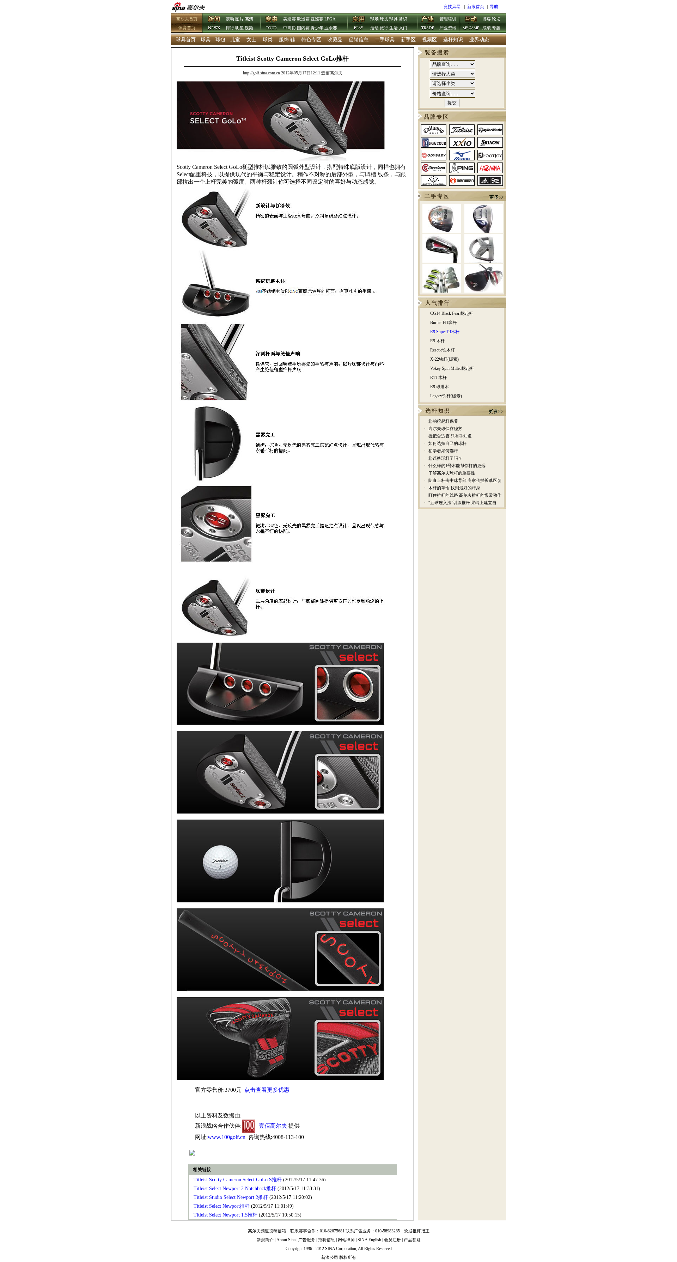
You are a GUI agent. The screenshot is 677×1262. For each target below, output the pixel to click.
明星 (239, 27)
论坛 (496, 19)
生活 (393, 27)
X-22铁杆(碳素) (444, 359)
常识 (403, 19)
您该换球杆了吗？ (445, 458)
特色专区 (311, 39)
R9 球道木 (439, 386)
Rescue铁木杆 (442, 350)
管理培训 (447, 19)
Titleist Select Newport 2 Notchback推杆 (235, 1188)
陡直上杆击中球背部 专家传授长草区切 (464, 480)
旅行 (384, 27)
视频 (249, 27)
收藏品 (335, 39)
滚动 (230, 19)
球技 (384, 19)
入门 (403, 27)
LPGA (330, 19)
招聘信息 (326, 1239)
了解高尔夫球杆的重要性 (451, 473)
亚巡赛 (317, 19)
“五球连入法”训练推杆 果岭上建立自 (462, 502)
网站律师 (346, 1239)
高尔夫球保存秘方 (445, 428)
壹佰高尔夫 (273, 1126)
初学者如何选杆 (443, 450)
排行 (230, 27)
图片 (239, 19)
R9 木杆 (437, 340)
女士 (251, 39)
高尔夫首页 (186, 19)
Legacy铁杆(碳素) (446, 395)
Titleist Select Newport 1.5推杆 (225, 1215)
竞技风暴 (452, 6)
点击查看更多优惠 (266, 1090)
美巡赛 (289, 19)
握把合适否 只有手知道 (450, 436)
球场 (374, 19)
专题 (496, 27)
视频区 (429, 39)
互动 (471, 23)
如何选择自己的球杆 (447, 443)
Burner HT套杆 (443, 322)
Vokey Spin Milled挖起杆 (452, 368)
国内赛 (303, 27)
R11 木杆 (438, 377)
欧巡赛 (303, 19)
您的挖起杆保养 (443, 421)
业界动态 (479, 39)
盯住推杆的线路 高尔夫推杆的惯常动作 (464, 495)
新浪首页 (475, 6)
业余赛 (330, 27)
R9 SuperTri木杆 (444, 331)
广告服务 (306, 1239)
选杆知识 (453, 39)
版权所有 (347, 1257)
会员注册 (392, 1239)
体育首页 (186, 27)
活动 (374, 27)
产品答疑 (412, 1239)
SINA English (369, 1239)
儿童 (235, 39)
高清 (249, 19)
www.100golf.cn (226, 1137)
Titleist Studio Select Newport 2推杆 (231, 1197)
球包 (220, 39)
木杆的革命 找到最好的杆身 (454, 487)
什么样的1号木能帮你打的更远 (457, 465)
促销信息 (358, 39)
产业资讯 (447, 27)
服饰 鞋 (287, 39)
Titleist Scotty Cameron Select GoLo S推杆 (238, 1179)
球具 (393, 19)
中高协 (289, 27)
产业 (428, 23)
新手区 (408, 39)
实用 (359, 23)
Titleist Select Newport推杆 (222, 1206)
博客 (486, 19)
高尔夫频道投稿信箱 (267, 1231)
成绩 (486, 27)
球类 (268, 39)
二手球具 (385, 39)
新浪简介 (265, 1239)
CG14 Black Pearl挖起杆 (451, 313)
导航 (494, 6)
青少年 (317, 27)
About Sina (285, 1239)
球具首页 (186, 39)
